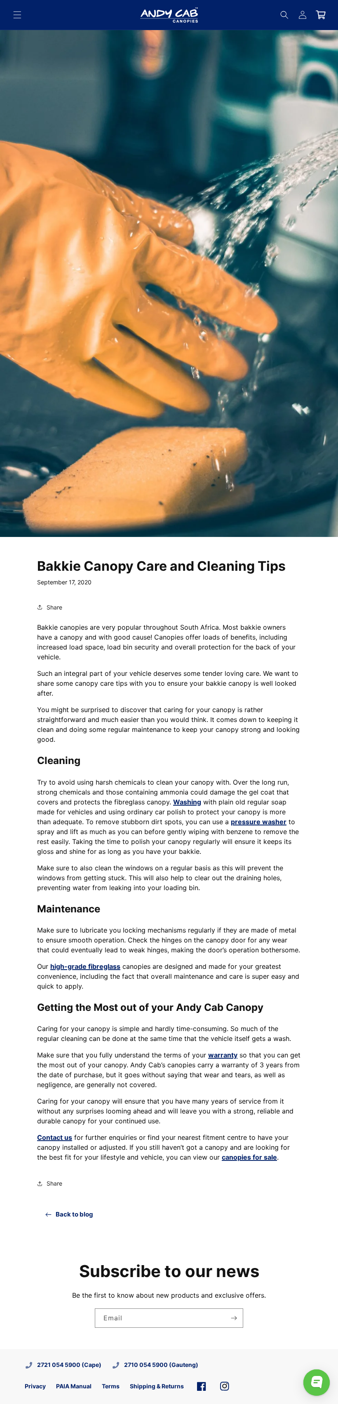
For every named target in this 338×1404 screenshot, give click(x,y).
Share (54, 607)
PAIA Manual (74, 1386)
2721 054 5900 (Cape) (69, 1364)
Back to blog (74, 1214)
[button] (17, 15)
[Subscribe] (234, 1318)
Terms (111, 1386)
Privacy (35, 1386)
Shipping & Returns (157, 1386)
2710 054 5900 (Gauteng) (161, 1364)
